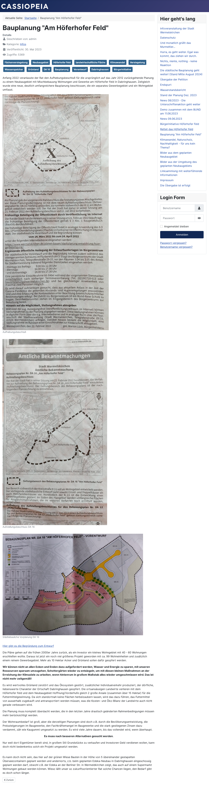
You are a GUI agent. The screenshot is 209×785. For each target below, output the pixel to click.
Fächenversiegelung (16, 62)
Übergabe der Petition (174, 79)
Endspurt (165, 84)
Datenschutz (168, 37)
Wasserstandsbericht (173, 90)
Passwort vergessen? (173, 243)
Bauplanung (62, 69)
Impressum (167, 180)
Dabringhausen (100, 69)
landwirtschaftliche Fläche (90, 62)
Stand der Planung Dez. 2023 (178, 95)
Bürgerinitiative (122, 69)
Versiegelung (137, 62)
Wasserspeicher (14, 69)
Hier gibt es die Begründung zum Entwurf (28, 646)
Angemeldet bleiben (176, 226)
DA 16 (47, 69)
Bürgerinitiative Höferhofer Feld (179, 124)
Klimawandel (117, 62)
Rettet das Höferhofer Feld (176, 129)
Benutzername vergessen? (176, 246)
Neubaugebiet (40, 62)
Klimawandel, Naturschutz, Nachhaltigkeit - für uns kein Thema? (177, 143)
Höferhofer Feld (62, 62)
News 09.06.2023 (171, 118)
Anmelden (182, 234)
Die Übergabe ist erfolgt (175, 185)
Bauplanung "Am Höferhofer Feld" (180, 134)
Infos (23, 44)
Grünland (33, 69)
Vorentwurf (80, 69)
